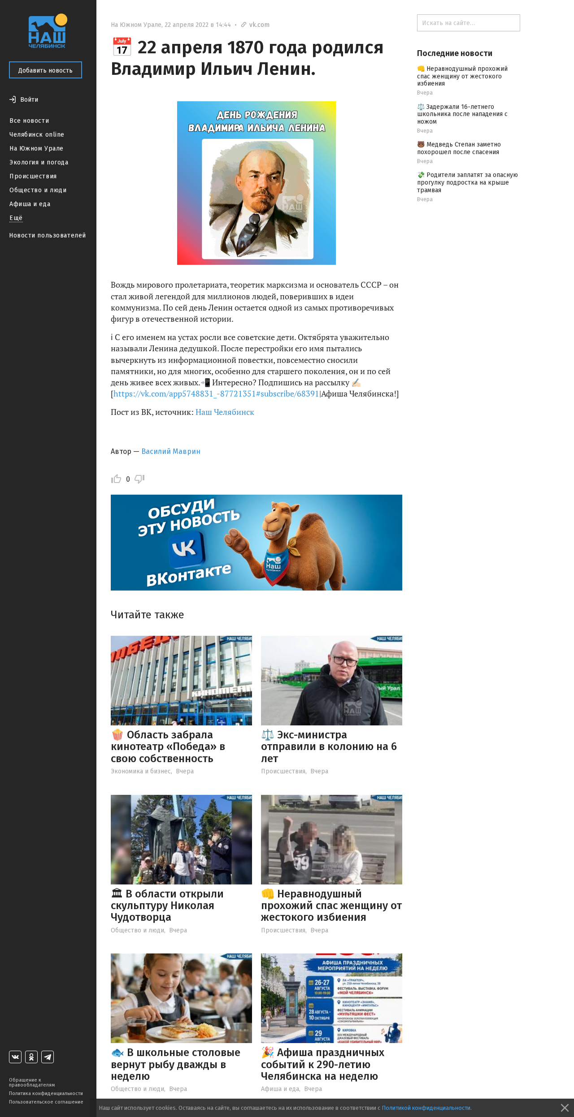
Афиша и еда (29, 204)
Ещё (16, 218)
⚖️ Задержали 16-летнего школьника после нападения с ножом (462, 114)
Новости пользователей (47, 235)
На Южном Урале (36, 148)
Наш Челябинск (225, 411)
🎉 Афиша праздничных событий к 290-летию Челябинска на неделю (322, 1064)
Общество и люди (37, 190)
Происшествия (33, 176)
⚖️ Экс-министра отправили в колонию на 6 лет (329, 747)
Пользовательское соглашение (46, 1102)
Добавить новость (45, 70)
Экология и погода (39, 162)
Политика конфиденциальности (46, 1093)
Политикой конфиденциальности (426, 1107)
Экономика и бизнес (141, 771)
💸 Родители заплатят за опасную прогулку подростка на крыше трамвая (467, 182)
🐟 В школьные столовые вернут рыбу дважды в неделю (175, 1064)
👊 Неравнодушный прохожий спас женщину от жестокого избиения (331, 906)
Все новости (29, 121)
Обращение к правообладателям (32, 1082)
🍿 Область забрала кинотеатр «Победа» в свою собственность (168, 747)
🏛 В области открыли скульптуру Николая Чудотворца (167, 906)
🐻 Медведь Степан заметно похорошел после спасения (459, 148)
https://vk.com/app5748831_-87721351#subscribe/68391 (216, 393)
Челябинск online (37, 134)
